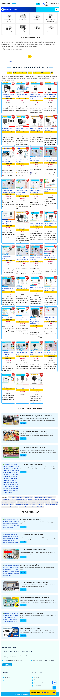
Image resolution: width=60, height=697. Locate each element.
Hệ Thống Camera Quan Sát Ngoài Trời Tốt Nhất (32, 506)
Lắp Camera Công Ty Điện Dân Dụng (31, 464)
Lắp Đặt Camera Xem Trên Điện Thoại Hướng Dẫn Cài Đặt (29, 504)
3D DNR (42, 72)
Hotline (43, 692)
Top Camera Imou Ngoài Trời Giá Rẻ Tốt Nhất (35, 598)
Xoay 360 (37, 72)
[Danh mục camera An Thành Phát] (57, 9)
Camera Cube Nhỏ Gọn (7, 62)
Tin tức (36, 680)
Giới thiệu (36, 677)
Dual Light (15, 72)
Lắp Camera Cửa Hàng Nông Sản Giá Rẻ (32, 448)
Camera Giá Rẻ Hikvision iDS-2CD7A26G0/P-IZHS (20, 497)
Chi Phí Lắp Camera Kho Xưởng (30, 628)
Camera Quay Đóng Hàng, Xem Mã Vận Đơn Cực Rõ (36, 416)
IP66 (52, 72)
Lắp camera (9, 3)
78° (19, 72)
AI (33, 72)
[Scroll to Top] (54, 687)
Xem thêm (23, 423)
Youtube (7, 680)
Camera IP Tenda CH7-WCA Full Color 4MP (38, 499)
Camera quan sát (38, 683)
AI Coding (47, 72)
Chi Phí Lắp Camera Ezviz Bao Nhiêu (31, 613)
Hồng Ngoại (24, 72)
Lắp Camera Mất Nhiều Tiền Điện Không (33, 550)
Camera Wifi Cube (30, 37)
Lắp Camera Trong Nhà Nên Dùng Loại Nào (34, 582)
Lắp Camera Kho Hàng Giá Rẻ (29, 565)
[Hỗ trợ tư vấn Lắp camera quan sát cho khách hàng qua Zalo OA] (54, 682)
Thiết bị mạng (37, 685)
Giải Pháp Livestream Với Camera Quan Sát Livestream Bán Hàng (33, 502)
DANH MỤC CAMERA (10, 9)
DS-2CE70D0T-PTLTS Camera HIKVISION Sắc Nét (14, 499)
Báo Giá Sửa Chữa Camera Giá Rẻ (30, 519)
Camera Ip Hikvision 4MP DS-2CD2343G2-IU (44, 497)
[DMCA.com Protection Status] (7, 664)
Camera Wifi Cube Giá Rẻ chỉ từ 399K (30, 67)
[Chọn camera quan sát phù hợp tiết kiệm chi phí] (56, 22)
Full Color (30, 72)
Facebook (7, 677)
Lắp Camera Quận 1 (9, 647)
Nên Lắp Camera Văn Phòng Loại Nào (32, 534)
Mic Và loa (9, 72)
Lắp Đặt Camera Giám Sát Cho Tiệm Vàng (33, 431)
